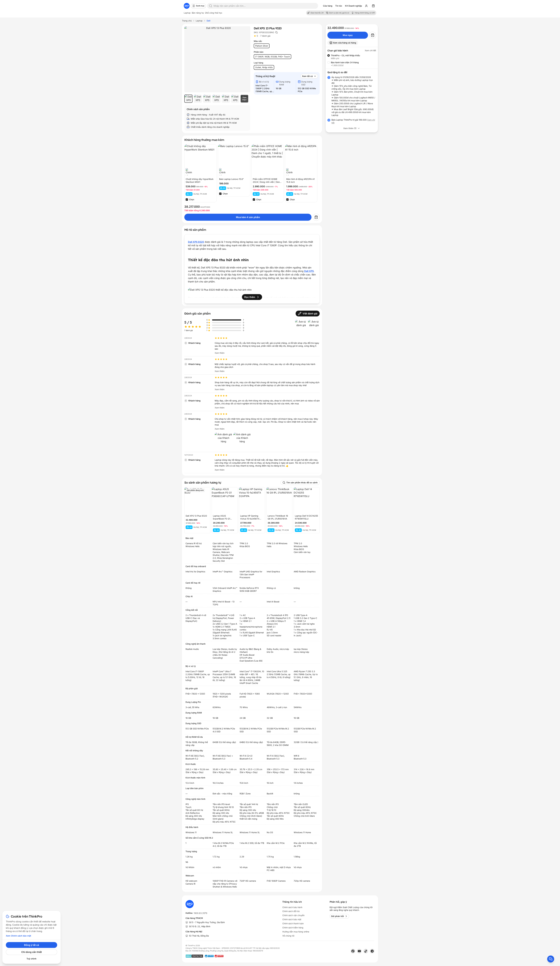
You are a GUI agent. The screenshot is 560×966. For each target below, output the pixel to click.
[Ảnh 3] (207, 99)
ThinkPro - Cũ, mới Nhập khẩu (345, 55)
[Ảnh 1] (188, 99)
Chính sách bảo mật (291, 919)
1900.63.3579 (200, 913)
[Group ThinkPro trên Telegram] (372, 951)
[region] (217, 99)
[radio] (328, 55)
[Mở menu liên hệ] (550, 958)
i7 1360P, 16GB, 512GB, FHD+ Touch (272, 56)
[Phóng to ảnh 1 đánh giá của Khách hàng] (223, 441)
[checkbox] (187, 199)
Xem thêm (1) (349, 128)
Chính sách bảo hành (292, 907)
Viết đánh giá (310, 313)
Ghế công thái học (213, 13)
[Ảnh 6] (235, 99)
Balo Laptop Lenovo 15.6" (231, 179)
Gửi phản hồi (337, 916)
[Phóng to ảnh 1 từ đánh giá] (301, 326)
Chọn (191, 199)
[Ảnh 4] (216, 99)
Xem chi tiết (370, 50)
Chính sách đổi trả (291, 911)
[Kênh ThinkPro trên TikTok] (365, 951)
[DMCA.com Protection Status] (194, 956)
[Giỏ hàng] (373, 6)
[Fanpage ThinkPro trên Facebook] (353, 951)
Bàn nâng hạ (198, 13)
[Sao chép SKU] (276, 32)
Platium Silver (261, 46)
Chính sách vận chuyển (293, 915)
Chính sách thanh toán (293, 923)
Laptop (187, 13)
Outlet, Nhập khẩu (264, 67)
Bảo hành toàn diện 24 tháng (345, 62)
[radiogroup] (351, 60)
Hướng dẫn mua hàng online (295, 931)
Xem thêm (219, 353)
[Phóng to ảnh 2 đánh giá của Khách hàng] (242, 441)
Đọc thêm (249, 297)
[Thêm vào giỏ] (316, 217)
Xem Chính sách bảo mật (18, 935)
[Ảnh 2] (198, 99)
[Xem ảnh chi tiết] (217, 59)
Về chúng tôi (288, 935)
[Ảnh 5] (226, 99)
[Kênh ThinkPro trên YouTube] (359, 951)
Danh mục (200, 6)
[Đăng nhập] (366, 6)
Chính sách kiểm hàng (292, 927)
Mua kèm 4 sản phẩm (248, 217)
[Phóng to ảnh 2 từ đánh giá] (314, 326)
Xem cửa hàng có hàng (344, 42)
